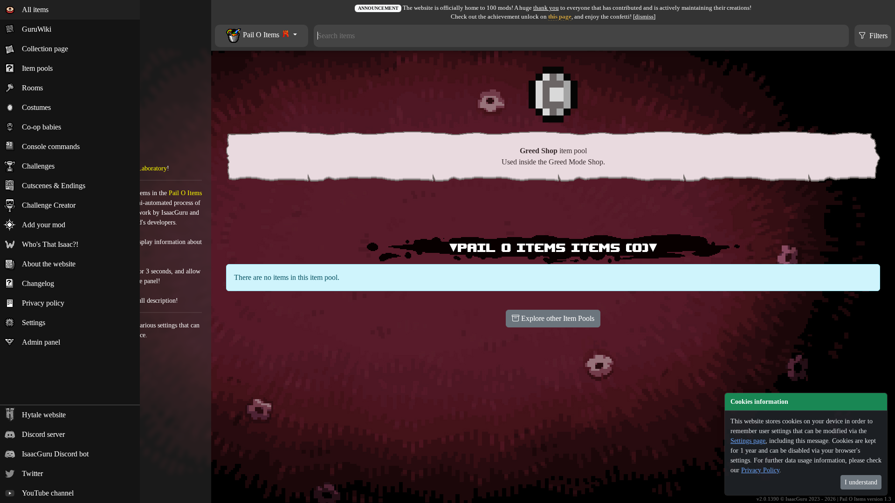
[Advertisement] (553, 210)
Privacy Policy (760, 470)
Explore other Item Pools (556, 318)
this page (559, 17)
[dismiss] (644, 17)
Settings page (747, 440)
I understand (861, 482)
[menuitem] (70, 10)
